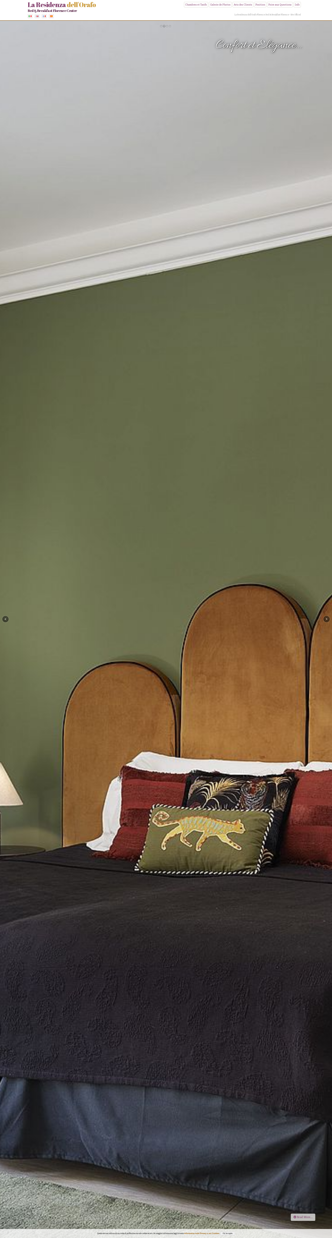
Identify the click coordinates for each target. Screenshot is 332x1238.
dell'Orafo (62, 6)
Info (297, 4)
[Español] (52, 16)
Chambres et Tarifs (196, 4)
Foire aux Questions (280, 4)
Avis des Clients (243, 4)
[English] (38, 16)
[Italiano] (31, 16)
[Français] (45, 16)
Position (260, 4)
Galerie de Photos (220, 4)
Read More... (304, 1217)
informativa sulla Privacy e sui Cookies (201, 1233)
